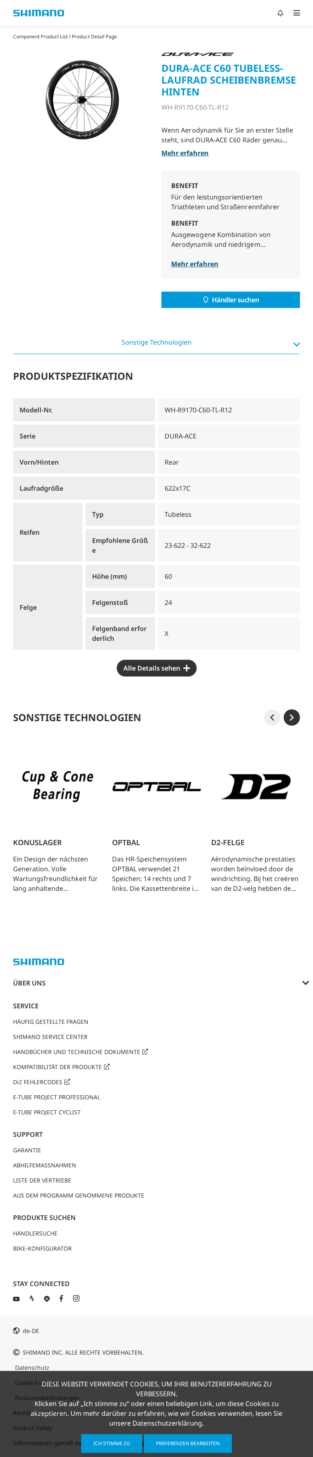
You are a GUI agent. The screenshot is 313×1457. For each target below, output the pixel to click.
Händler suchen (235, 299)
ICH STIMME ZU (111, 1443)
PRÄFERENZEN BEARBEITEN (188, 1443)
